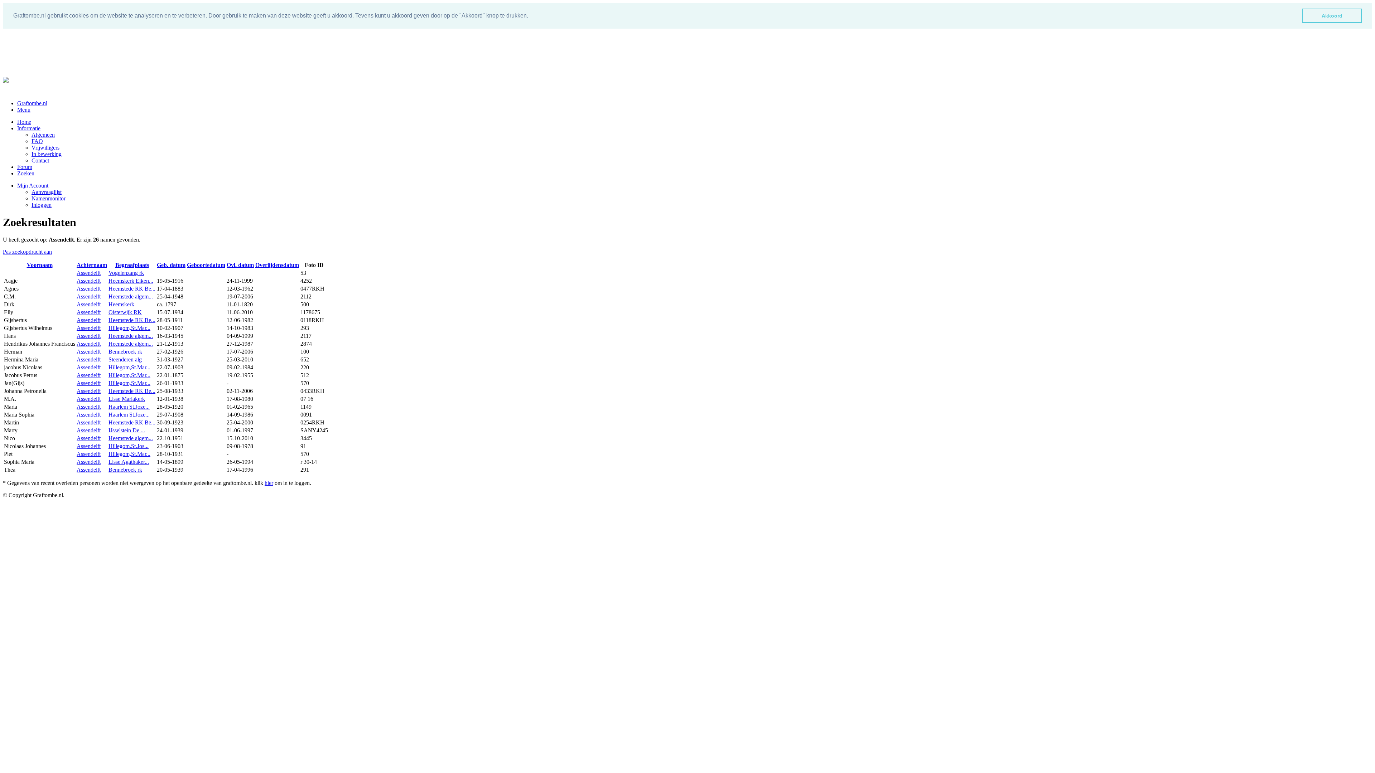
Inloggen (42, 205)
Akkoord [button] (1332, 16)
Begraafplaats (132, 265)
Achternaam (92, 265)
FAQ (37, 141)
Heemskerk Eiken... (130, 281)
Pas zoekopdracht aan (27, 252)
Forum (24, 167)
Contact (40, 160)
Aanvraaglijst (47, 192)
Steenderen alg (125, 359)
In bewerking (47, 154)
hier (269, 483)
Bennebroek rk (125, 352)
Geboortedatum (206, 265)
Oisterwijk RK (125, 312)
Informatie (28, 128)
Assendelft (89, 273)
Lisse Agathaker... (128, 462)
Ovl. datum (240, 265)
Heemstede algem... (130, 296)
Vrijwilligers (45, 148)
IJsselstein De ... (126, 430)
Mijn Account (32, 186)
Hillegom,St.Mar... (129, 328)
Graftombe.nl (32, 103)
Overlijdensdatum (277, 265)
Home (24, 122)
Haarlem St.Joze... (129, 407)
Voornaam (40, 265)
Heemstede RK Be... (131, 289)
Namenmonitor (49, 198)
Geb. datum (171, 265)
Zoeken (25, 173)
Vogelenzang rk (126, 273)
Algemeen (43, 135)
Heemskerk (121, 304)
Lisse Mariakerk (126, 399)
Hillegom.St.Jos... (128, 446)
